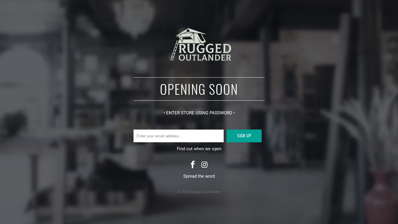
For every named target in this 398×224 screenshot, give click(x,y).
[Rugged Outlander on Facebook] (193, 165)
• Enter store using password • (199, 113)
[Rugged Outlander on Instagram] (204, 165)
